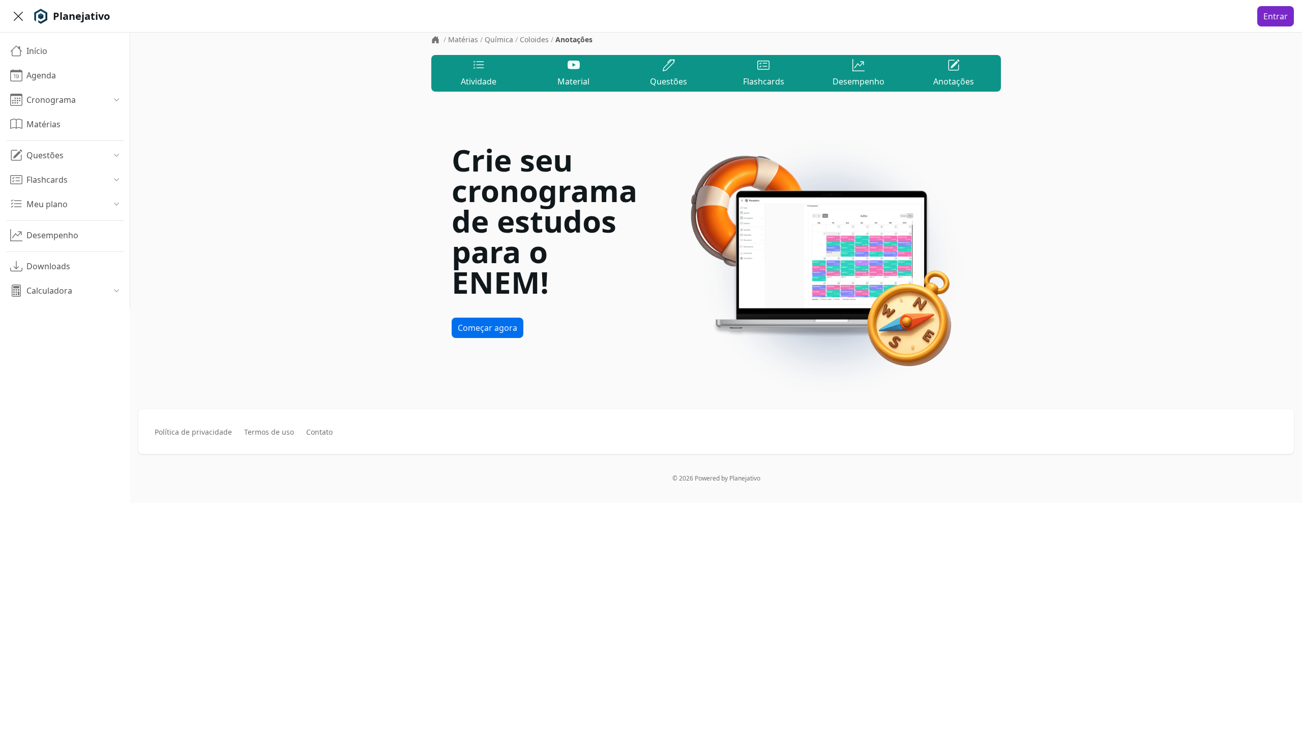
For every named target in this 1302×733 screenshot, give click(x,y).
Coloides (534, 39)
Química (499, 39)
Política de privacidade (193, 432)
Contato (319, 432)
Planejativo (744, 478)
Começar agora (487, 327)
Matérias (463, 39)
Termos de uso (269, 432)
